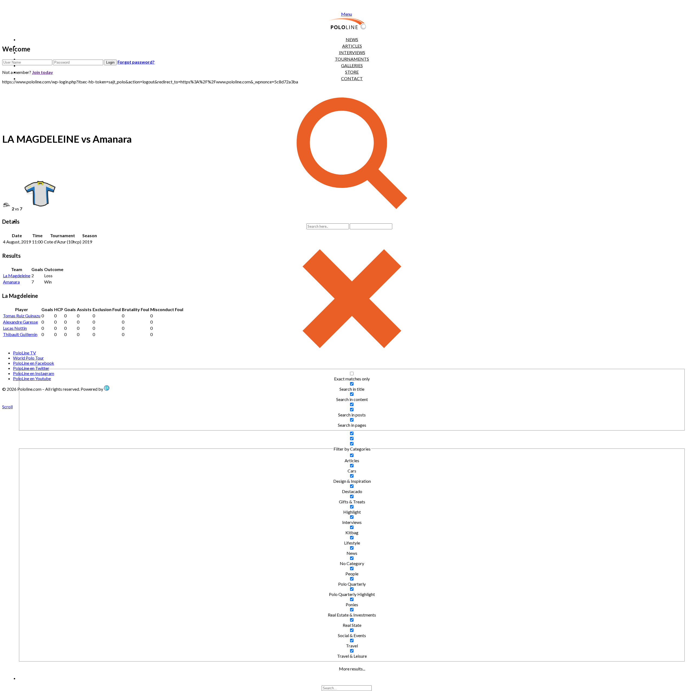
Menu (346, 14)
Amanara (11, 281)
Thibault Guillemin (20, 334)
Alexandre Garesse (20, 321)
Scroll (7, 406)
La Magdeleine (16, 275)
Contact (352, 78)
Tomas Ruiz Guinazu (21, 315)
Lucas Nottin (15, 328)
